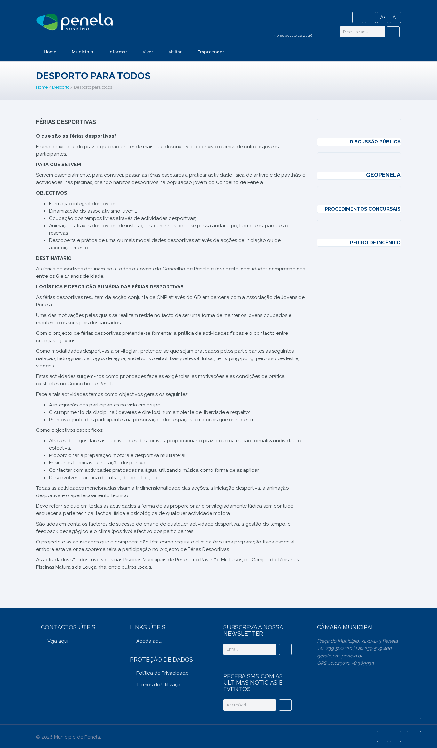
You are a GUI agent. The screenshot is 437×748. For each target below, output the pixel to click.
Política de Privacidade (162, 673)
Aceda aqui (149, 641)
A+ (383, 17)
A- (395, 17)
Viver (148, 52)
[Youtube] (370, 17)
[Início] (74, 23)
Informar (117, 52)
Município (82, 52)
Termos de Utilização (160, 685)
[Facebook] (357, 17)
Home (50, 52)
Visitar (175, 52)
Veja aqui (57, 641)
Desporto (60, 87)
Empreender (210, 52)
